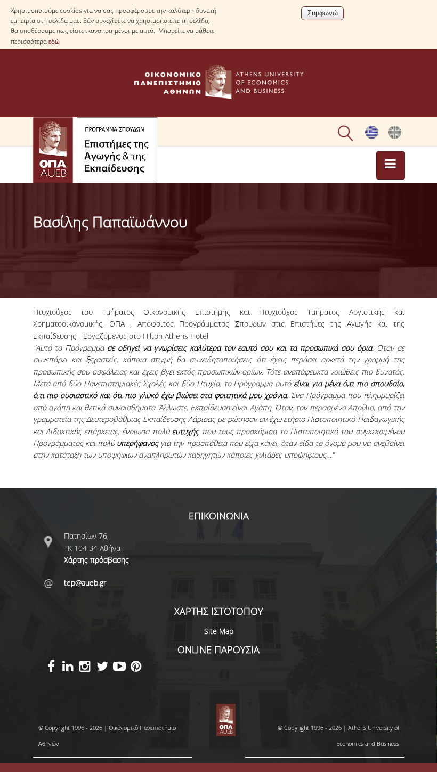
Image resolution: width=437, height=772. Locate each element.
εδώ (54, 41)
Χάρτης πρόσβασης (96, 560)
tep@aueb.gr (85, 583)
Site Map (218, 631)
